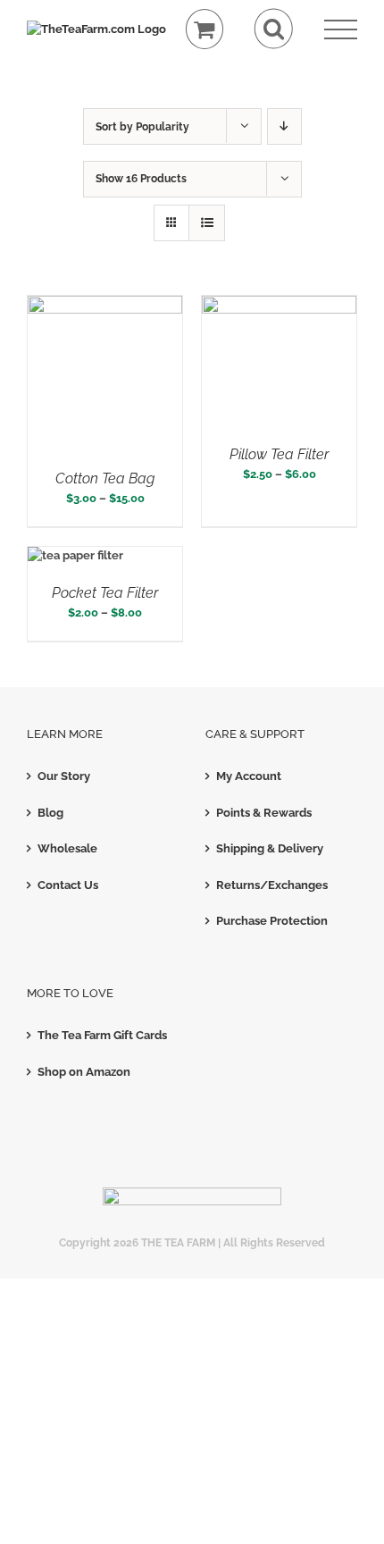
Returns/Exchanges (272, 885)
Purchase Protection (272, 920)
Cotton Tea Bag (104, 478)
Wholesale (67, 848)
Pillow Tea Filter (279, 454)
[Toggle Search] (274, 29)
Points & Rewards (264, 812)
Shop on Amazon (84, 1071)
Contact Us (68, 885)
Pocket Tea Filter (105, 592)
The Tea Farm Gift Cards (102, 1035)
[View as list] (206, 223)
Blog (50, 812)
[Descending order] (284, 126)
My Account (248, 776)
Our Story (64, 776)
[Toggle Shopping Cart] (205, 29)
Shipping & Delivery (269, 848)
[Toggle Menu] (341, 30)
